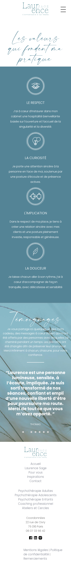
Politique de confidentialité (42, 552)
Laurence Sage (36, 468)
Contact (35, 481)
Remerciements (35, 559)
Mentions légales (35, 550)
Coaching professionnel (35, 504)
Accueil (36, 464)
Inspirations (35, 477)
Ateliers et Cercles (35, 508)
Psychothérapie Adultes (35, 491)
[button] (23, 432)
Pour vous (35, 472)
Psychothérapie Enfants (35, 499)
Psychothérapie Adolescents (36, 495)
